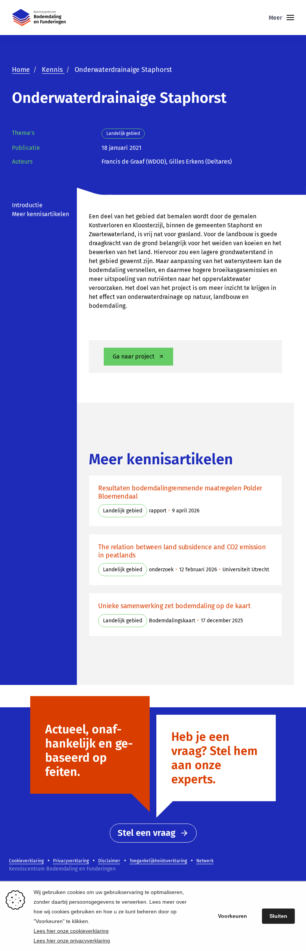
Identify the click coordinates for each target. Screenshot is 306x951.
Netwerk (204, 860)
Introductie (27, 205)
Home (21, 70)
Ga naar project (133, 356)
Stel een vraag (146, 833)
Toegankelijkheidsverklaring (158, 860)
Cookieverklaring (26, 860)
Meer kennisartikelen (40, 214)
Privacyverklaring (71, 860)
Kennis (53, 70)
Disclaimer (109, 860)
